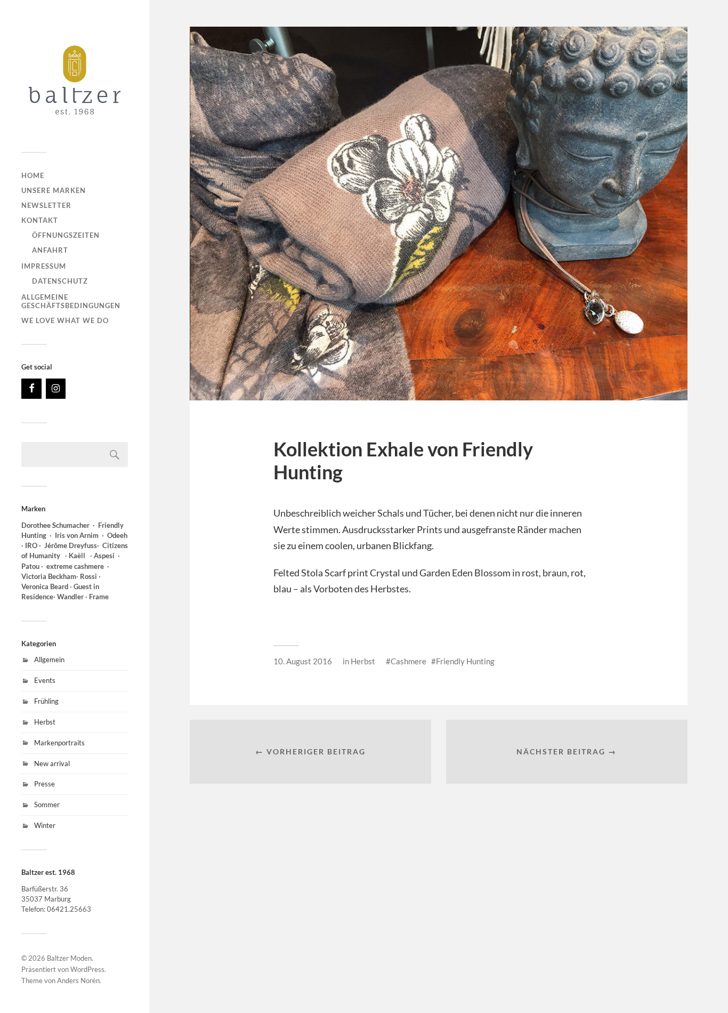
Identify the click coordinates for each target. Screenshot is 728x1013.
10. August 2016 (302, 661)
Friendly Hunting (465, 661)
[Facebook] (31, 389)
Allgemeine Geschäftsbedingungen (70, 301)
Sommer (47, 804)
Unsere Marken (53, 190)
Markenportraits (59, 742)
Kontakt (39, 220)
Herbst (44, 722)
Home (32, 175)
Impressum (43, 266)
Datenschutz (60, 281)
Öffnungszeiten (66, 235)
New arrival (52, 763)
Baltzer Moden (69, 958)
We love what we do (65, 320)
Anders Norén (78, 980)
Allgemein (49, 659)
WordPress (87, 969)
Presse (44, 783)
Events (44, 680)
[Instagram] (56, 389)
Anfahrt (50, 250)
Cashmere (408, 661)
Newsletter (46, 205)
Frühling (46, 701)
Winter (44, 825)
